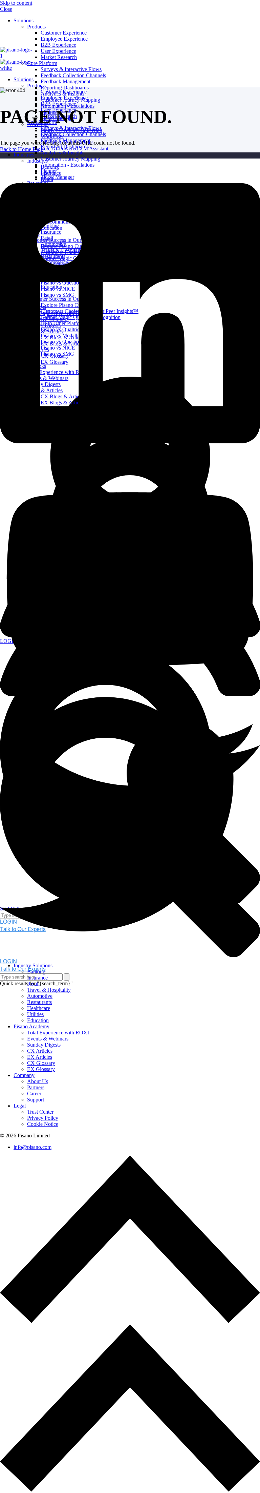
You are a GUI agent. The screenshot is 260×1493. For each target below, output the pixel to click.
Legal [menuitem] (20, 1106)
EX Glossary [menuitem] (41, 1069)
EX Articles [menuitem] (39, 1057)
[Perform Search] (66, 977)
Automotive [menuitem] (39, 996)
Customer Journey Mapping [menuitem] (70, 159)
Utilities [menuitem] (35, 1014)
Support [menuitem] (35, 1099)
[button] (130, 1490)
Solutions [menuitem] (24, 20)
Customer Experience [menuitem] (64, 33)
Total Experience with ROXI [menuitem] (58, 1032)
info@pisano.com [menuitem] (32, 1147)
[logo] (22, 161)
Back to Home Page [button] (21, 149)
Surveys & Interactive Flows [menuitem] (71, 69)
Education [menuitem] (38, 1020)
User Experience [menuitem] (58, 51)
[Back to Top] (130, 1321)
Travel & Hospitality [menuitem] (49, 990)
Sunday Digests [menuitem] (44, 1045)
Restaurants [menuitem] (39, 1002)
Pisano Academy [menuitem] (31, 1026)
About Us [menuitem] (37, 1081)
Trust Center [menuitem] (40, 1112)
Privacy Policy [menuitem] (42, 1118)
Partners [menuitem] (35, 1087)
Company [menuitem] (24, 1075)
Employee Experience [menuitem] (64, 39)
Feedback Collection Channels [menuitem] (73, 75)
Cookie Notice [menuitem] (42, 1124)
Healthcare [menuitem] (38, 1008)
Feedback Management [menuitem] (65, 81)
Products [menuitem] (36, 26)
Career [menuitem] (34, 1093)
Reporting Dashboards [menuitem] (65, 87)
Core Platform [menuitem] (42, 63)
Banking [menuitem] (36, 971)
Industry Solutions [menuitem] (33, 965)
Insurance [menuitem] (37, 978)
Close (6, 9)
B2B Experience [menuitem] (58, 45)
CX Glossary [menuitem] (41, 1063)
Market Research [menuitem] (59, 57)
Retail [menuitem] (33, 984)
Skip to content (16, 3)
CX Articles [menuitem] (39, 1051)
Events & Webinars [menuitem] (47, 1039)
